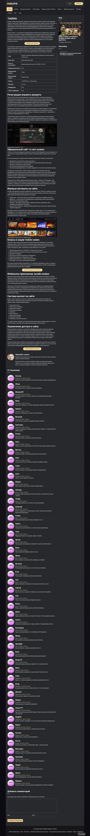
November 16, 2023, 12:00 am (22, 378)
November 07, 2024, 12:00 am (22, 775)
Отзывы (10, 13)
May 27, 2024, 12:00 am (21, 574)
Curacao (24, 84)
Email (34, 815)
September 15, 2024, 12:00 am (22, 686)
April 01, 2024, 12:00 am (21, 501)
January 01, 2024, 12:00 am (22, 411)
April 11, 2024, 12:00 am (21, 518)
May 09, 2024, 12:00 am (21, 550)
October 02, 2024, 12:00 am (22, 735)
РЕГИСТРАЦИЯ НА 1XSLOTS (32, 349)
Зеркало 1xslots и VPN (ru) (48, 9)
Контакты (26, 831)
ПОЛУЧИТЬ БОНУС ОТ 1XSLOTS (32, 270)
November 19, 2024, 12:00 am (22, 783)
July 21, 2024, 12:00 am (21, 662)
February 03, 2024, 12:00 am (22, 436)
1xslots (9, 9)
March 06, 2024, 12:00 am (21, 484)
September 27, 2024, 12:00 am (22, 719)
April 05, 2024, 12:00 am (21, 509)
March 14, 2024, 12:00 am (21, 492)
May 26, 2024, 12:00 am (21, 566)
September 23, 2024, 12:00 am (22, 710)
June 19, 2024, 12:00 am (21, 638)
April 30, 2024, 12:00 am (21, 542)
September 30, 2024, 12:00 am (22, 727)
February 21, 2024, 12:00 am (22, 460)
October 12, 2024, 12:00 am (22, 751)
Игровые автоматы (25, 9)
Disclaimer (69, 831)
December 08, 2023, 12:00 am (22, 386)
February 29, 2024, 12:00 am (22, 476)
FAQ (15, 13)
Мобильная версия (69, 9)
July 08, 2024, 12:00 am (21, 654)
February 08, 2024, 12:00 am (22, 444)
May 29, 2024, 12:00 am (21, 598)
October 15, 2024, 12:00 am (22, 759)
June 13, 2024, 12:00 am (21, 614)
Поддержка (80, 831)
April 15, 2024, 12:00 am (21, 526)
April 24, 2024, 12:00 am (21, 534)
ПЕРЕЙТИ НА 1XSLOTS (32, 43)
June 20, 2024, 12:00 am (21, 646)
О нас (19, 13)
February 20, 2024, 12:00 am (22, 452)
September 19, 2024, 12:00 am (22, 694)
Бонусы (60, 9)
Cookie (74, 831)
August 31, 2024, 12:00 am (22, 670)
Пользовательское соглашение (57, 831)
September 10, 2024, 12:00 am (22, 678)
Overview (16, 9)
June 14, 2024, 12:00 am (21, 622)
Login (69, 3)
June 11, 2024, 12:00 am (21, 606)
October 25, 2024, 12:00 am (22, 767)
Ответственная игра (14, 831)
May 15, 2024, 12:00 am (21, 558)
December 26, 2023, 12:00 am (22, 394)
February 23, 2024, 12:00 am (22, 468)
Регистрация (36, 9)
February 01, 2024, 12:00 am (22, 427)
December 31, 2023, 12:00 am (22, 403)
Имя (8, 815)
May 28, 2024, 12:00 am (21, 590)
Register (78, 3)
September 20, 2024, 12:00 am (22, 702)
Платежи (78, 9)
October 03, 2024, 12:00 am (22, 743)
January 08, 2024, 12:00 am (22, 419)
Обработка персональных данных (39, 831)
